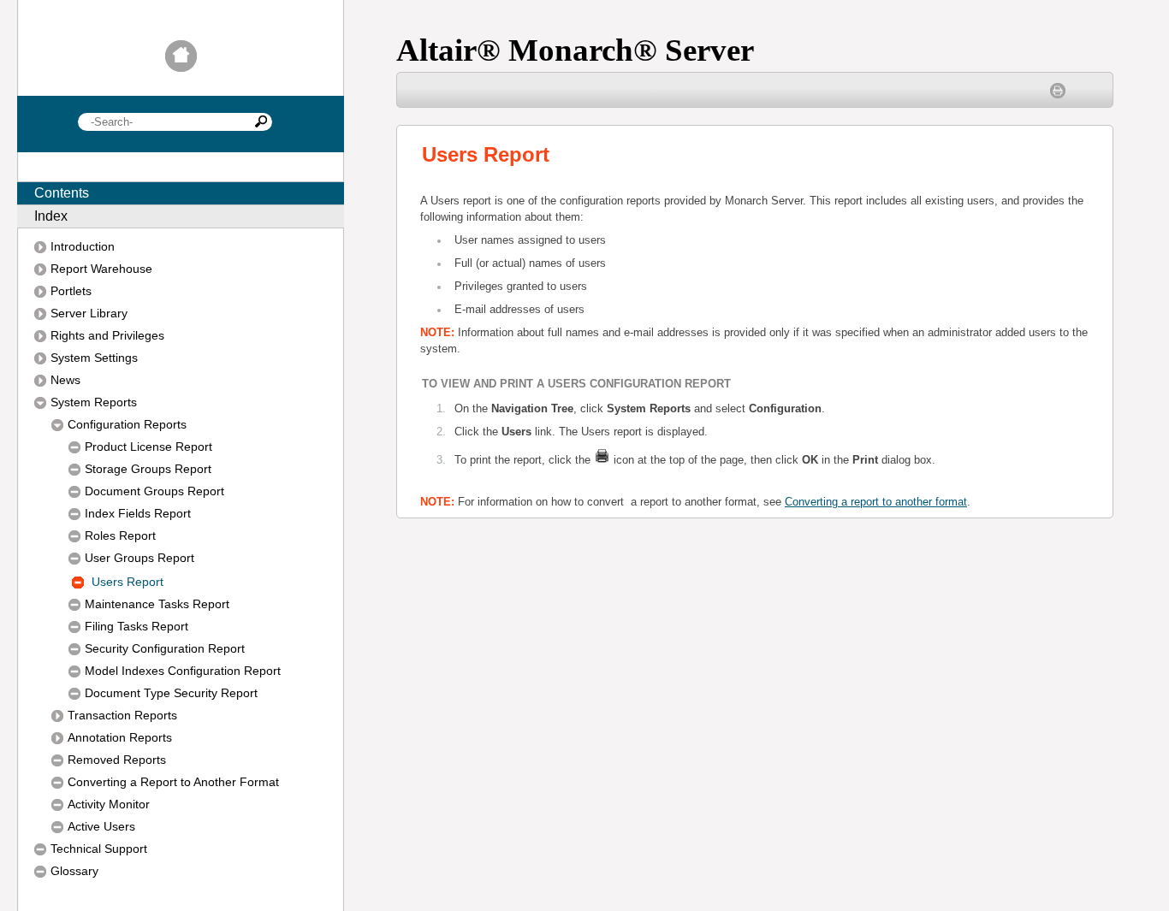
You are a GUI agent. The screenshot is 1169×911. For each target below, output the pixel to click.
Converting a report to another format (876, 502)
